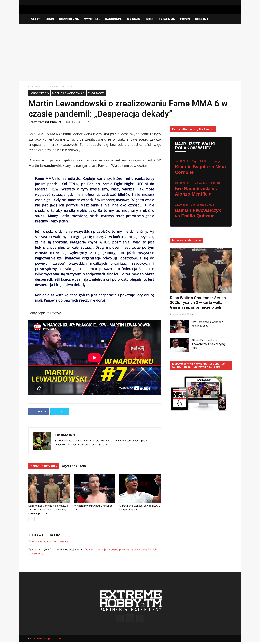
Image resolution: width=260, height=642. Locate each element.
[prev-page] (30, 519)
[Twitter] (229, 2)
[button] (227, 19)
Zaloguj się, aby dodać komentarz (49, 541)
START (35, 19)
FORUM (185, 19)
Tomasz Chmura (49, 122)
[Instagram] (223, 2)
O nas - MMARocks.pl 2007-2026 (45, 638)
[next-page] (36, 519)
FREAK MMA (167, 19)
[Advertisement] (130, 52)
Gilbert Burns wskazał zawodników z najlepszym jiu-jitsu (210, 344)
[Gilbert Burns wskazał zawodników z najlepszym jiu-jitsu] (140, 488)
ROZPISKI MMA (69, 19)
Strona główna (35, 86)
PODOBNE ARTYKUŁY (44, 466)
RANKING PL (113, 19)
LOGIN (49, 19)
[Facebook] (216, 2)
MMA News (96, 93)
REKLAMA (201, 19)
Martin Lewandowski (68, 93)
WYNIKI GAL (92, 19)
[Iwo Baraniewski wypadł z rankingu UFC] (94, 488)
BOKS (149, 19)
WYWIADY (133, 19)
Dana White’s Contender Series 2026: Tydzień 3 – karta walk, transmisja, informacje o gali (48, 509)
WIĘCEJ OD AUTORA (74, 466)
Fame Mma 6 (52, 86)
